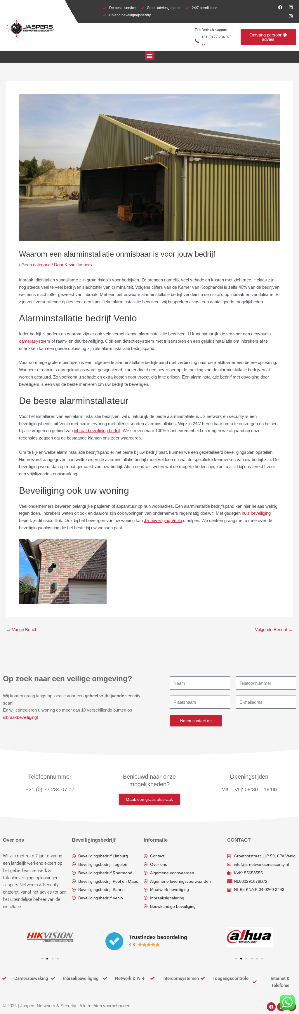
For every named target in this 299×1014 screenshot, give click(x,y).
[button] (149, 55)
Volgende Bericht (274, 629)
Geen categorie (36, 264)
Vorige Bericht (22, 629)
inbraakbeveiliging (20, 717)
